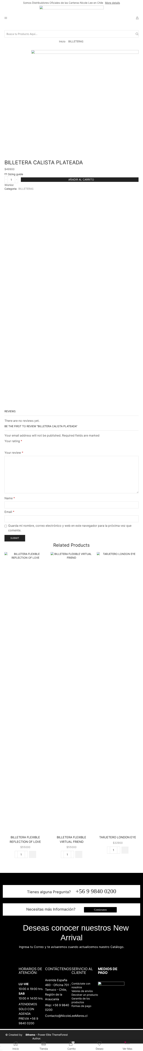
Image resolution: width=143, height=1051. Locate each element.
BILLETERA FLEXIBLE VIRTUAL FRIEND (71, 840)
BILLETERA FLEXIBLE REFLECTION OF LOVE (25, 840)
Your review (13, 452)
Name (9, 498)
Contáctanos (100, 909)
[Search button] (137, 33)
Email (9, 512)
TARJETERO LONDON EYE (117, 837)
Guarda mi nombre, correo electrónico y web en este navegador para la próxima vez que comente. (69, 528)
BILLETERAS (75, 41)
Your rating (13, 441)
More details (112, 2)
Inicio (62, 41)
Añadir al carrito (81, 179)
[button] (32, 854)
